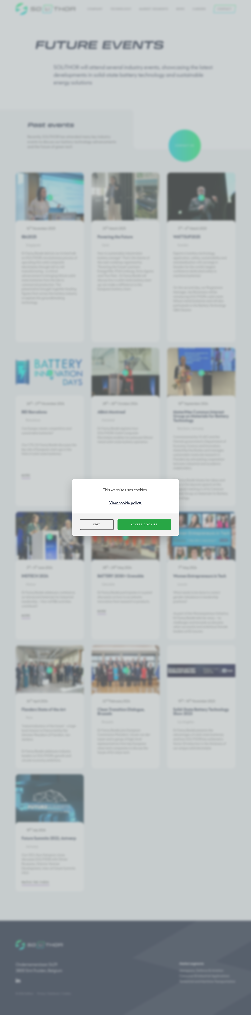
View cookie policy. (125, 502)
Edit (96, 524)
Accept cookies (144, 524)
